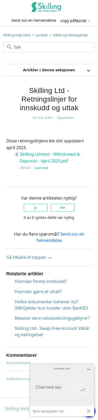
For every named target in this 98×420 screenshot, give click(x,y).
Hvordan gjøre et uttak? (38, 291)
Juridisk (42, 35)
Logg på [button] (67, 20)
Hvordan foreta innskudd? (41, 281)
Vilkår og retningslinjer (70, 35)
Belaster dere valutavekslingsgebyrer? (52, 318)
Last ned (41, 167)
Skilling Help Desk (17, 35)
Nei (62, 207)
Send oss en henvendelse (33, 20)
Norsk (81, 21)
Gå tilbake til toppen (26, 257)
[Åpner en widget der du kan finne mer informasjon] (62, 390)
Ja (35, 207)
